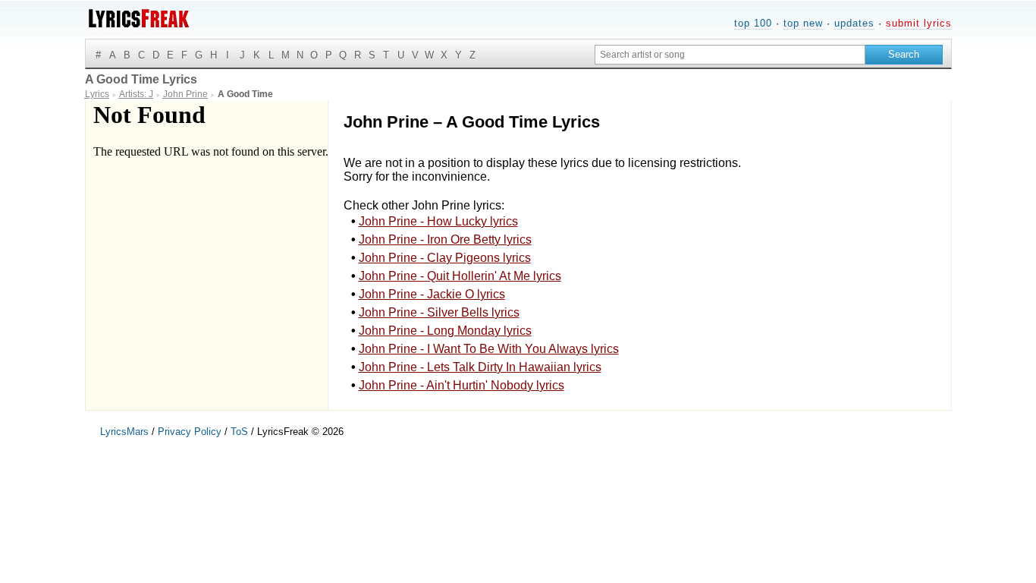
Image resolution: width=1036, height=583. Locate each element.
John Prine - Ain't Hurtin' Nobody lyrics (461, 385)
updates (854, 23)
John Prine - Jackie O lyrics (432, 294)
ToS (239, 431)
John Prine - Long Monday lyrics (445, 330)
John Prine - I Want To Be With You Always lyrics (489, 348)
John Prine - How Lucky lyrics (438, 221)
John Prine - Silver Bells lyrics (439, 312)
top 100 (753, 23)
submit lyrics (919, 23)
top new (803, 23)
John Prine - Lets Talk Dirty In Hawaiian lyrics (480, 367)
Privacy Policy (189, 431)
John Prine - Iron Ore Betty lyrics (445, 239)
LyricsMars (124, 431)
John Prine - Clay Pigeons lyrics (445, 257)
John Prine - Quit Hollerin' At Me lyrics (460, 275)
